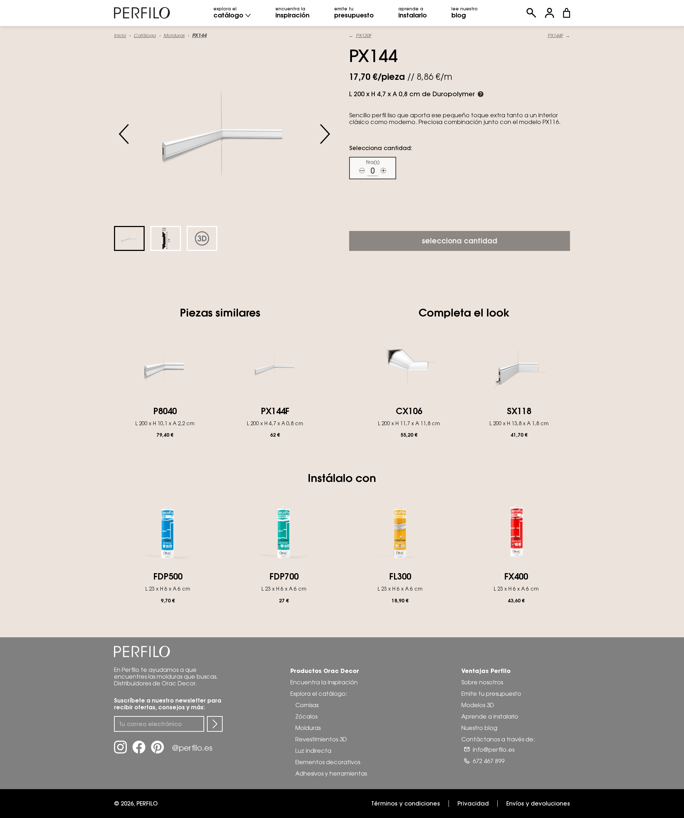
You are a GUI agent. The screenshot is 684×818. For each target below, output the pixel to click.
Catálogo (145, 35)
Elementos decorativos (327, 762)
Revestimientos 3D (321, 739)
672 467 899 (488, 761)
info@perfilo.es (493, 749)
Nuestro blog (479, 727)
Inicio (120, 35)
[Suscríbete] (215, 724)
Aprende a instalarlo (489, 716)
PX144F (555, 35)
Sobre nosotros (482, 682)
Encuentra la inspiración (324, 682)
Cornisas (306, 705)
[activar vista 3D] (224, 134)
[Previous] (124, 134)
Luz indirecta (313, 750)
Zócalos (306, 716)
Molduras (174, 35)
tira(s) (373, 162)
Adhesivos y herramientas (331, 773)
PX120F (363, 35)
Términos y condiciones (405, 803)
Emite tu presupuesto (491, 693)
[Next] (325, 134)
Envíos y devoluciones (538, 803)
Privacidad (473, 803)
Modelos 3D (477, 705)
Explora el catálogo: (318, 693)
